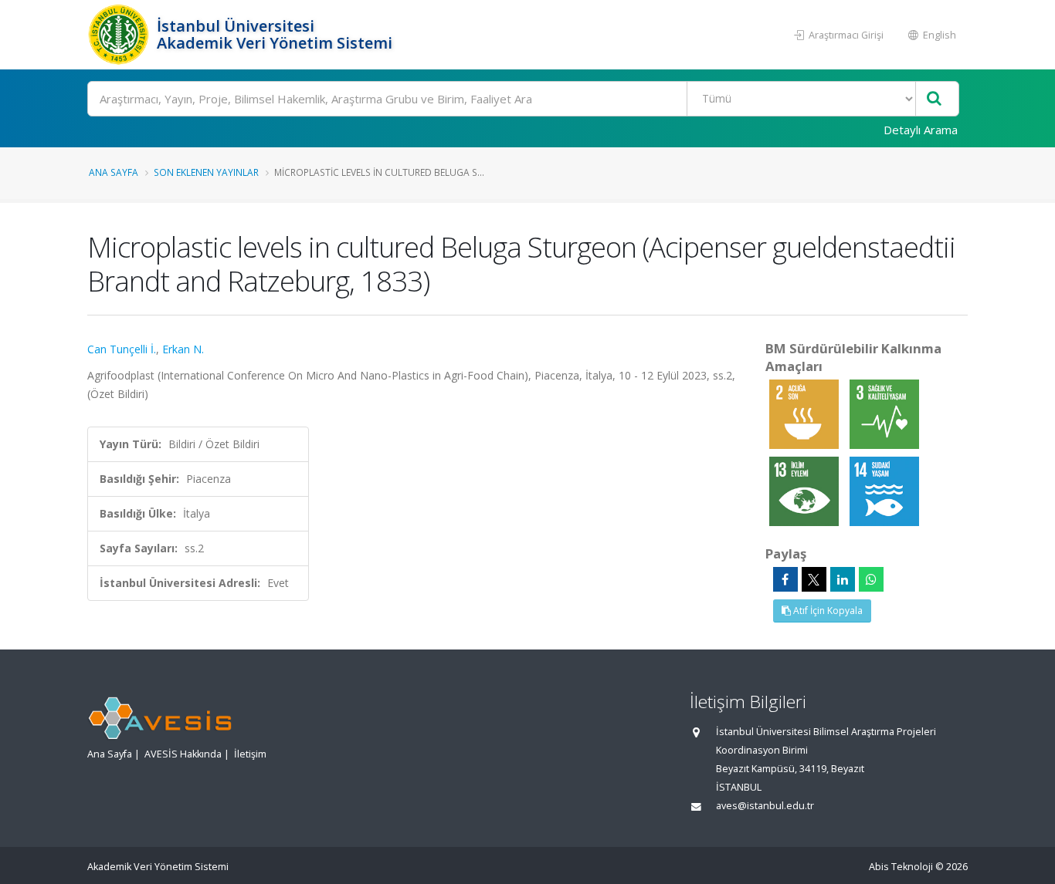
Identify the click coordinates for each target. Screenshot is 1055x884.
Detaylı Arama (921, 129)
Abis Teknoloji (901, 866)
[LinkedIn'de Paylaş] (842, 579)
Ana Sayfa (113, 172)
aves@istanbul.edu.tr (765, 805)
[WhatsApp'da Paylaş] (871, 579)
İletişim (250, 754)
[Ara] (934, 99)
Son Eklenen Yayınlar (206, 172)
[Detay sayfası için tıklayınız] (805, 413)
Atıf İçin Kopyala (827, 610)
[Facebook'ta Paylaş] (785, 579)
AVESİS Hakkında (183, 754)
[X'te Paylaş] (814, 579)
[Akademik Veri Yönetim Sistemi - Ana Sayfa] (120, 34)
